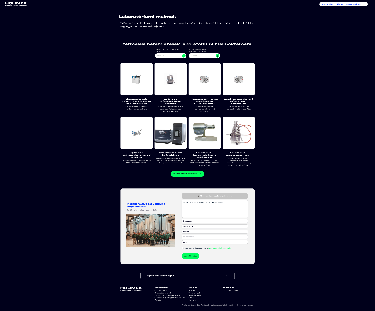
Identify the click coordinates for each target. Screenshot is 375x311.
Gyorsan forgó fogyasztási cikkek (170, 298)
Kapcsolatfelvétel (353, 4)
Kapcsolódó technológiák (160, 275)
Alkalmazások (195, 295)
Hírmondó (193, 300)
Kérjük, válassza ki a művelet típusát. (168, 50)
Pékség (158, 300)
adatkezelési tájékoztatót (220, 248)
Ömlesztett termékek (164, 293)
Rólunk (339, 4)
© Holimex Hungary (246, 305)
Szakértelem (328, 4)
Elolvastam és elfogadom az (208, 248)
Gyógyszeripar (161, 291)
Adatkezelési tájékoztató (222, 305)
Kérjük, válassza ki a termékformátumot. (198, 50)
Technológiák (194, 293)
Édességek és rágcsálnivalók (167, 295)
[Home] (16, 4)
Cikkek (192, 298)
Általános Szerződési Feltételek (195, 305)
